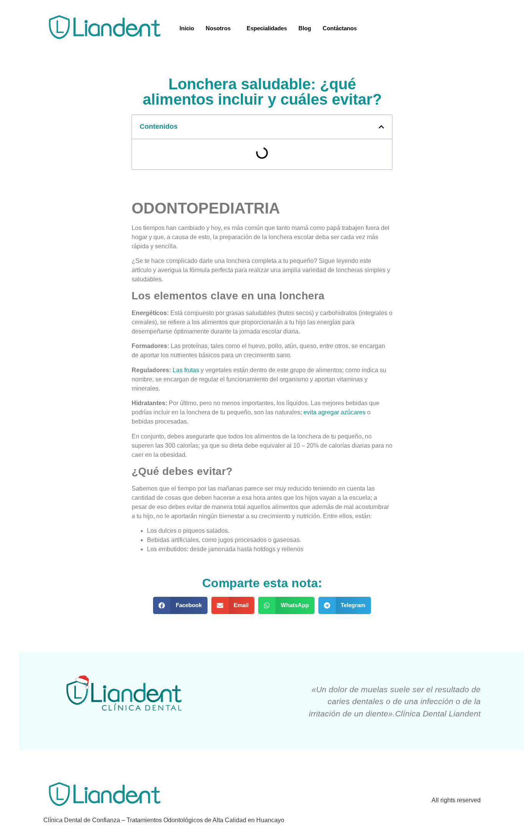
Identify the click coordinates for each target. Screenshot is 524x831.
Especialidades (267, 28)
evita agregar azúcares (334, 412)
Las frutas (186, 370)
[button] (180, 605)
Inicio (187, 28)
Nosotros (218, 28)
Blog (304, 28)
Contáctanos (340, 28)
